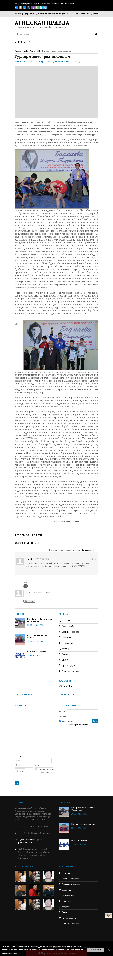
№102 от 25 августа (69, 14)
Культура (66, 648)
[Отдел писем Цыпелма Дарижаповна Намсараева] (48, 876)
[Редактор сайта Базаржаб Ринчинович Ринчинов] (20, 890)
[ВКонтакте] (16, 7)
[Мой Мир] (24, 7)
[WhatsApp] (37, 7)
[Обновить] (53, 756)
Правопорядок (69, 665)
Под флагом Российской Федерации (40, 620)
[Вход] (25, 586)
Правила (55, 3)
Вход (17, 3)
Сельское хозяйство (71, 632)
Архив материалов (70, 671)
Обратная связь (67, 3)
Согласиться (96, 950)
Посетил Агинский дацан (41, 14)
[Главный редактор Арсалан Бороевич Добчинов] (48, 890)
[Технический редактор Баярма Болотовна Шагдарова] (20, 876)
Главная (18, 51)
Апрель (33, 51)
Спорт (78, 61)
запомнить (67, 721)
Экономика (67, 637)
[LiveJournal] (28, 7)
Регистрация (26, 3)
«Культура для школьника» (97, 14)
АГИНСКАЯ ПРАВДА (42, 22)
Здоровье (66, 654)
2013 (26, 51)
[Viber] (33, 7)
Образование (68, 643)
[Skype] (41, 7)
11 (39, 51)
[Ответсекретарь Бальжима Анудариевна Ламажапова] (34, 890)
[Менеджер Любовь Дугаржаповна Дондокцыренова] (34, 876)
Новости (66, 620)
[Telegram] (45, 7)
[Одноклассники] (20, 7)
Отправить (29, 601)
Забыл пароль (73, 725)
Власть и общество (71, 626)
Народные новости (42, 3)
